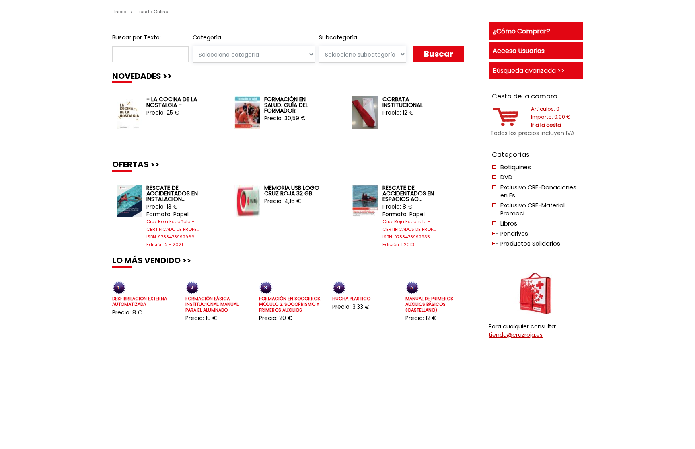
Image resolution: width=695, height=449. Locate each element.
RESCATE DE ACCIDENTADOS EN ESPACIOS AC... (408, 193)
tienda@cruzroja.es (516, 335)
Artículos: (545, 108)
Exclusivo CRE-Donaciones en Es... (538, 191)
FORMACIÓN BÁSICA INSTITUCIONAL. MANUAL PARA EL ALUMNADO (212, 304)
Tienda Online (152, 12)
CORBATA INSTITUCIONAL (402, 102)
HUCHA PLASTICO (351, 299)
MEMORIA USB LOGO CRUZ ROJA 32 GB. (291, 190)
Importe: (551, 116)
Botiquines (515, 167)
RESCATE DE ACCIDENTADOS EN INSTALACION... (172, 193)
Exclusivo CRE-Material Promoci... (532, 209)
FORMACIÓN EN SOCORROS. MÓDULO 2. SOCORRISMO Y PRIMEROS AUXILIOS (290, 304)
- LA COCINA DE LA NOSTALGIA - (171, 102)
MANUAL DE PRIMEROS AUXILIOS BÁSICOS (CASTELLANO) (429, 304)
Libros (508, 223)
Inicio (120, 12)
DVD (506, 177)
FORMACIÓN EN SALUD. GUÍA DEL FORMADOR (286, 104)
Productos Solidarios (530, 243)
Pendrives (514, 233)
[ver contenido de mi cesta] (506, 124)
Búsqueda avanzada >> (529, 70)
